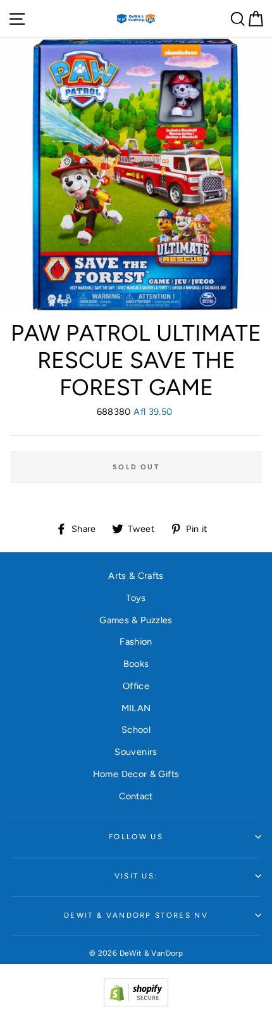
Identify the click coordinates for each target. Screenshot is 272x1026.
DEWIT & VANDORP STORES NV (136, 915)
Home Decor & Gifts (136, 774)
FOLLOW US (136, 836)
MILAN (136, 708)
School (136, 729)
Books (136, 663)
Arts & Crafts (136, 575)
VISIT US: (136, 875)
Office (136, 686)
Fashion (136, 641)
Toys (135, 598)
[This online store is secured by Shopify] (136, 1003)
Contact (136, 796)
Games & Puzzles (135, 620)
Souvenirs (135, 751)
